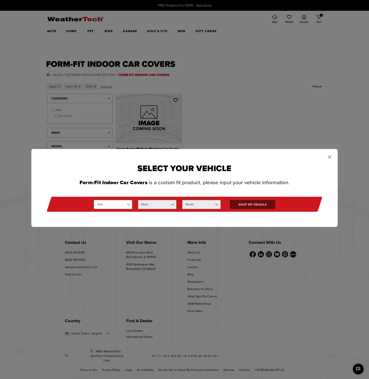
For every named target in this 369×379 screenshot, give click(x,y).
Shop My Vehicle (252, 204)
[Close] (329, 157)
